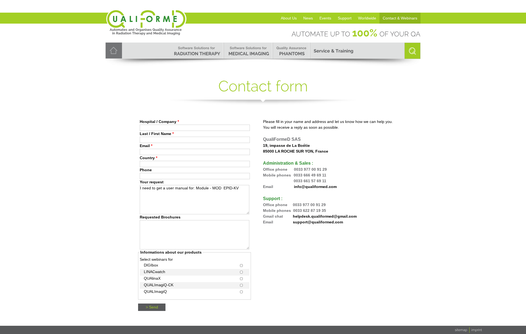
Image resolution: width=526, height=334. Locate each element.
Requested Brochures (160, 217)
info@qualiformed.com (315, 186)
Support (344, 18)
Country (148, 158)
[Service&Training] (333, 51)
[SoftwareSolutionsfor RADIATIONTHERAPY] (196, 51)
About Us (289, 18)
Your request (152, 182)
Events (325, 18)
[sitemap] (461, 330)
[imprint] (476, 330)
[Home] (113, 50)
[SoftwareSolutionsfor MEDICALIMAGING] (248, 51)
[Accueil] (146, 14)
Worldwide (367, 18)
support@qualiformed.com (318, 222)
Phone (146, 170)
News (308, 18)
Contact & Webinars (400, 18)
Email (146, 146)
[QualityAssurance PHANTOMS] (291, 51)
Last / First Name (157, 133)
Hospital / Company (159, 121)
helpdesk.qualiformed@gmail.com (325, 216)
